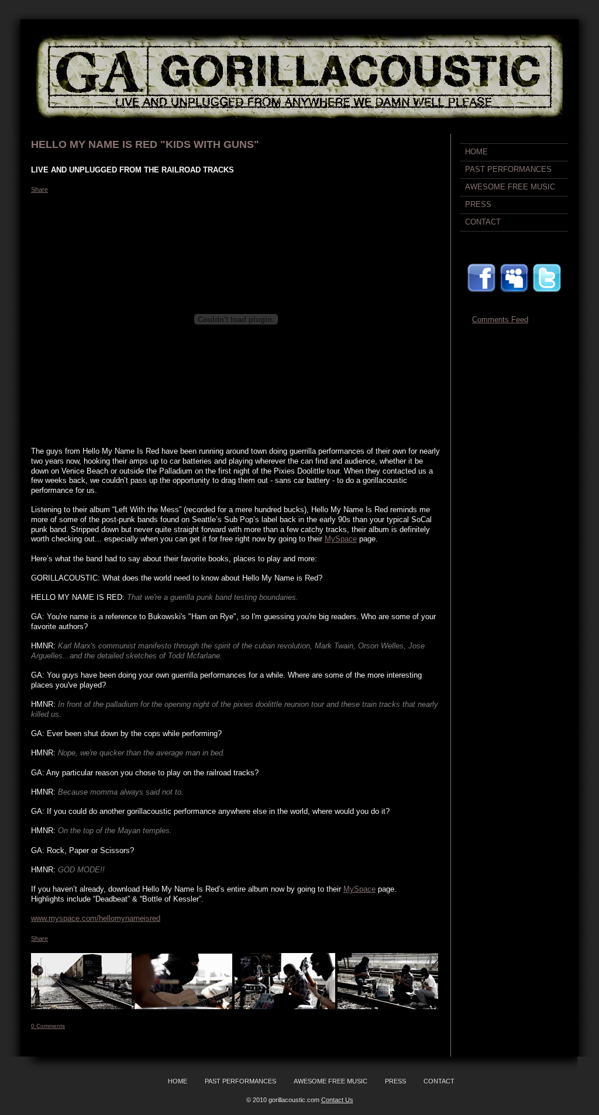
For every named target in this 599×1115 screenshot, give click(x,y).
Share (39, 189)
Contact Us (337, 1099)
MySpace (341, 538)
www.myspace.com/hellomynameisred (95, 918)
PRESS (478, 204)
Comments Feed (500, 319)
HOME (476, 151)
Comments (48, 1026)
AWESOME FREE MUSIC (510, 186)
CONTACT (483, 222)
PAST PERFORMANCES (508, 169)
